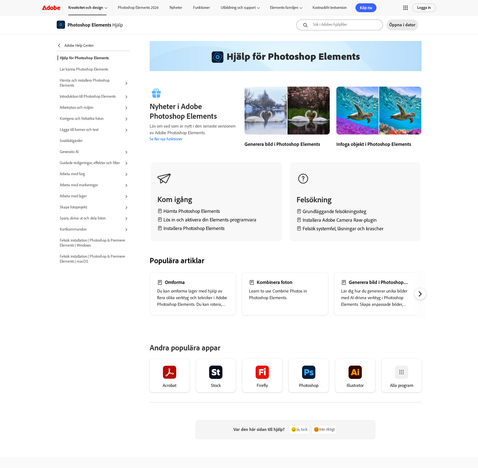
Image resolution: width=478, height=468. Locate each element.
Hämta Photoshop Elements (191, 211)
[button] (405, 7)
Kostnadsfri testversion (330, 7)
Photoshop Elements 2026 (138, 7)
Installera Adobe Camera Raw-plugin (340, 220)
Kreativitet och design (85, 7)
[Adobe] (51, 7)
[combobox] (339, 24)
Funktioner (201, 7)
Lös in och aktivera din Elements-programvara (209, 220)
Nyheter (176, 7)
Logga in (424, 7)
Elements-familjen (284, 7)
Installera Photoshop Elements (193, 228)
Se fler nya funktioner (166, 139)
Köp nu (366, 7)
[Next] (420, 293)
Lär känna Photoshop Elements (84, 69)
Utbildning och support (238, 7)
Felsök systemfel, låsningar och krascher (343, 229)
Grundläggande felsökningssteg (334, 211)
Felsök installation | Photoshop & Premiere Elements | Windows (92, 243)
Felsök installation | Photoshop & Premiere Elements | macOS (92, 259)
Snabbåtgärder (71, 140)
